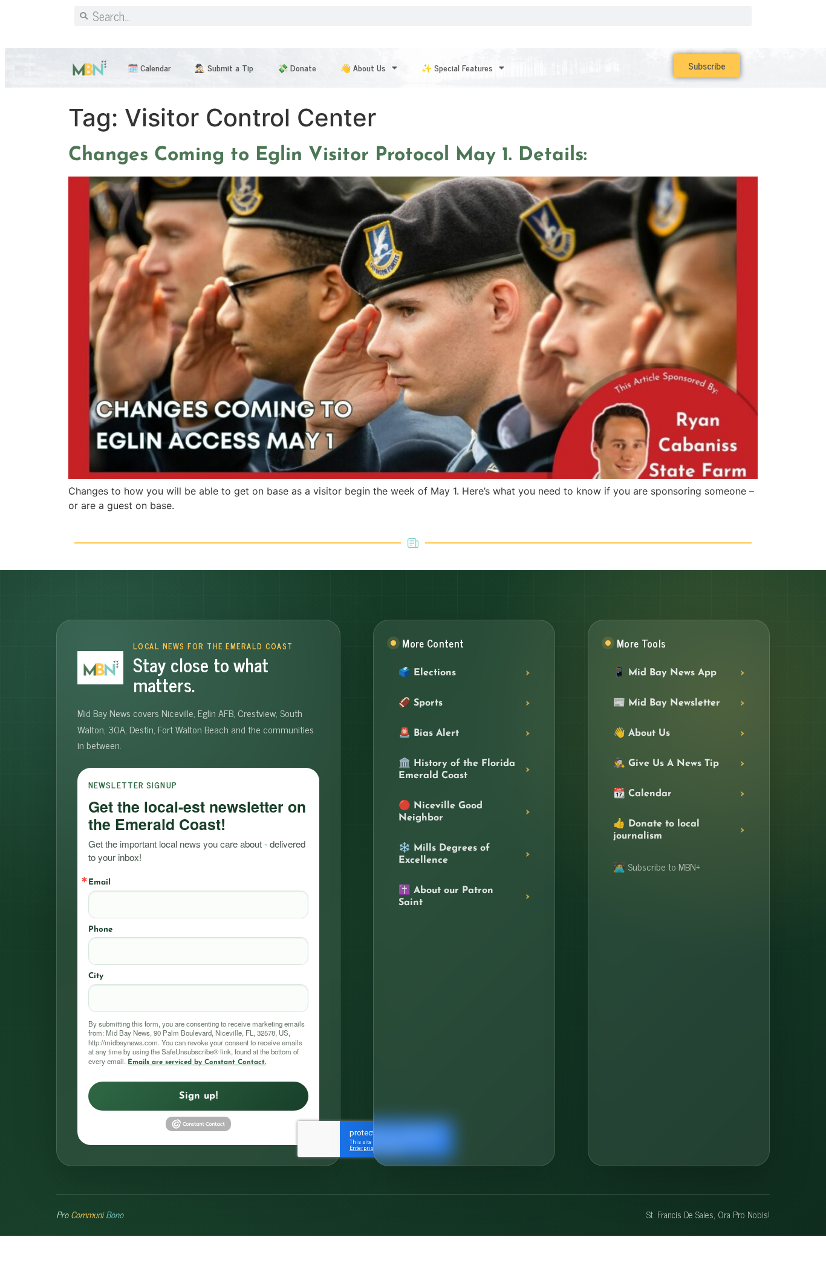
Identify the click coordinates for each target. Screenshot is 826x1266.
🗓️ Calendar (149, 67)
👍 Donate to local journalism (656, 830)
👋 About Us (363, 67)
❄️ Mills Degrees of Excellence (444, 854)
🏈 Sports (420, 703)
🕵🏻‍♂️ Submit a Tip (224, 67)
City (95, 976)
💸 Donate (297, 67)
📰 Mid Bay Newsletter (666, 703)
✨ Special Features (457, 67)
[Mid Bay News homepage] (100, 667)
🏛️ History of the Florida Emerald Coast (456, 770)
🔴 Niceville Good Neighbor (440, 812)
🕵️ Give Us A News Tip (666, 763)
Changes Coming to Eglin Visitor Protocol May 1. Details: (327, 155)
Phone (100, 929)
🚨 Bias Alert (428, 733)
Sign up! (198, 1096)
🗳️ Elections (427, 673)
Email (99, 882)
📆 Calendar (642, 794)
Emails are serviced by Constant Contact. (197, 1062)
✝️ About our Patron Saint (445, 896)
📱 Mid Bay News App (665, 673)
